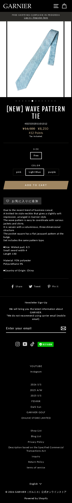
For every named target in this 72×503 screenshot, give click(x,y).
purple (52, 171)
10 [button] (46, 101)
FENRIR (36, 401)
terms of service (36, 467)
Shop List (36, 430)
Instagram (36, 371)
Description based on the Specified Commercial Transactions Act (36, 449)
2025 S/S (36, 395)
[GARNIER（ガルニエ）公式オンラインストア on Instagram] (17, 344)
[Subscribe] (63, 328)
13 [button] (55, 101)
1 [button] (17, 101)
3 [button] (23, 101)
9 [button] (43, 101)
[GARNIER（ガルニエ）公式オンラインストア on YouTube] (25, 344)
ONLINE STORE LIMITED (36, 417)
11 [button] (49, 101)
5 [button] (29, 101)
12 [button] (52, 101)
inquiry (36, 456)
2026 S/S (36, 384)
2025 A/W (36, 390)
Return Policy (36, 461)
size (36, 149)
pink (18, 171)
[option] (36, 16)
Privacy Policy (36, 441)
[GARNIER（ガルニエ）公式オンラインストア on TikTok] (32, 344)
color (36, 165)
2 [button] (20, 101)
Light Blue (35, 171)
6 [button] (33, 101)
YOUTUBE (36, 366)
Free (36, 155)
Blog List (36, 436)
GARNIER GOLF (36, 412)
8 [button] (39, 101)
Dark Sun (36, 406)
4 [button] (26, 101)
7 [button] (36, 101)
